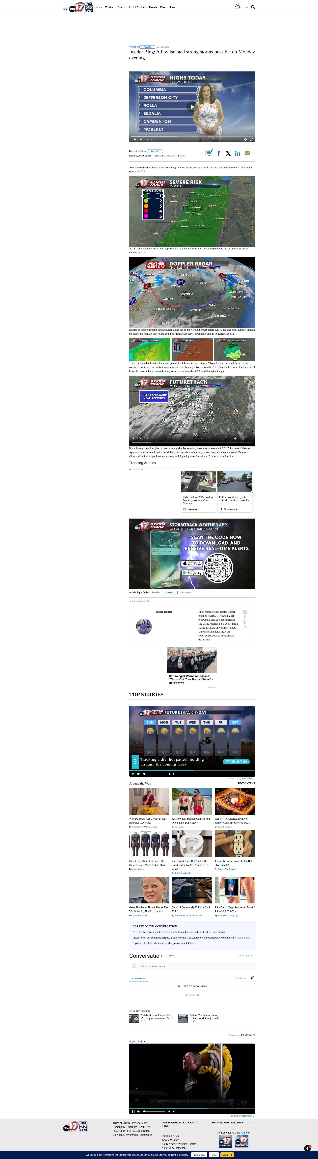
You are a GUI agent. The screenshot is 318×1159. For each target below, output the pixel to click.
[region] (192, 995)
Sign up (249, 956)
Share (172, 7)
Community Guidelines (125, 1126)
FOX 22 (133, 7)
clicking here (243, 937)
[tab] (138, 978)
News (98, 7)
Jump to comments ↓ (140, 601)
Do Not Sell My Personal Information (132, 1134)
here (192, 943)
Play (162, 7)
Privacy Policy (139, 1122)
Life (143, 7)
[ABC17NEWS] (81, 7)
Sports (121, 7)
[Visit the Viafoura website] (248, 1035)
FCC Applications (141, 1130)
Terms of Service (121, 1122)
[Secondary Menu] (67, 7)
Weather (110, 7)
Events (153, 7)
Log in (241, 956)
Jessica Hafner (139, 151)
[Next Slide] (252, 493)
